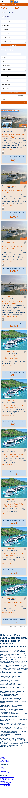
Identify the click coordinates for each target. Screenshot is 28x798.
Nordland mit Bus (5, 785)
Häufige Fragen (4, 761)
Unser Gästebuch (5, 760)
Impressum (3, 765)
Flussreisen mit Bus (5, 782)
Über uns (2, 770)
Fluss (12, 12)
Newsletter (3, 759)
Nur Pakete (7, 17)
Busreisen (3, 781)
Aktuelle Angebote (5, 778)
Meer (5, 12)
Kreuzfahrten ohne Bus (6, 779)
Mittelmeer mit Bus (5, 784)
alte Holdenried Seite (6, 772)
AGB (1, 767)
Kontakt (2, 757)
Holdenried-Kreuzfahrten (7, 777)
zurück (4, 4)
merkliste (13, 4)
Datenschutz (3, 768)
